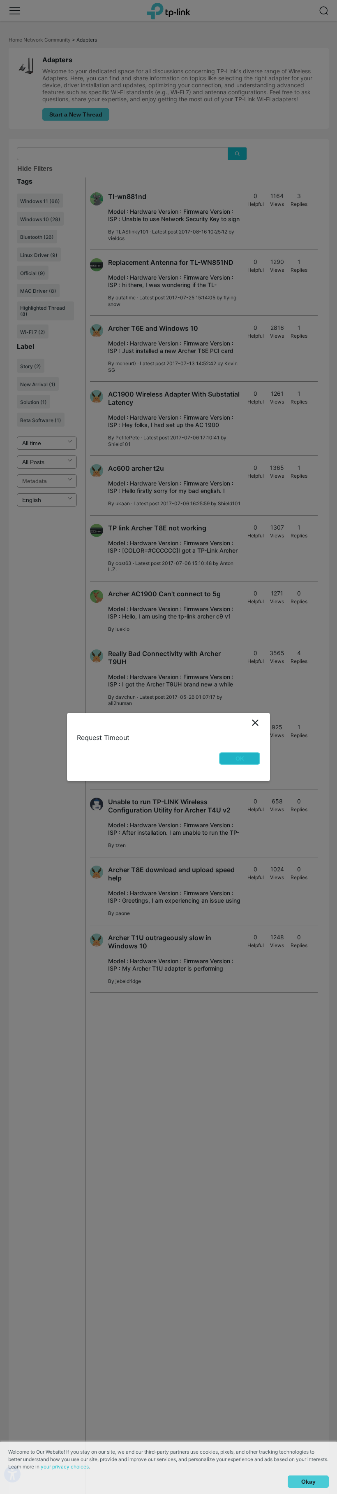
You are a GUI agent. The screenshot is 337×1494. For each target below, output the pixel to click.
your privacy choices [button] (65, 1467)
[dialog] (168, 747)
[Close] (255, 723)
